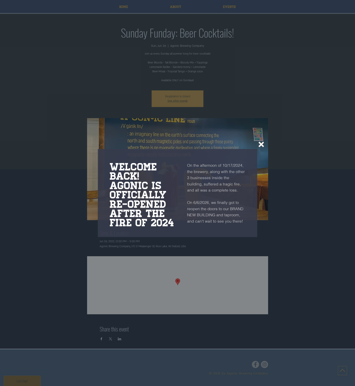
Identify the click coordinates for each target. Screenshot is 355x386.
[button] (261, 144)
